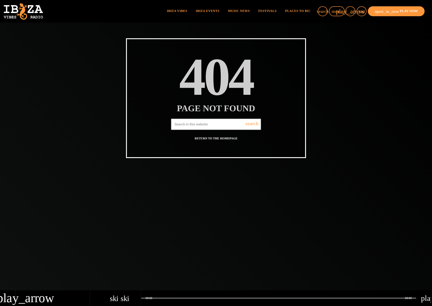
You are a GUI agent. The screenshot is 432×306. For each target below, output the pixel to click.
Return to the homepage (216, 138)
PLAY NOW (396, 11)
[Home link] (23, 11)
